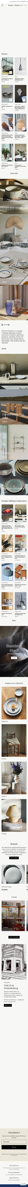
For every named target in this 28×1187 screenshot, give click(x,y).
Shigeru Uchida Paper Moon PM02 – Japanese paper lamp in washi (20, 136)
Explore (14, 657)
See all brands (14, 857)
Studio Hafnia (5, 76)
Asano (16, 133)
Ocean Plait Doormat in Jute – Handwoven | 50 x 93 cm (7, 557)
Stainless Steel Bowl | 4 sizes (7, 614)
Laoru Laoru (17, 104)
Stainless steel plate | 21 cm (7, 107)
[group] (14, 1)
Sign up (14, 1147)
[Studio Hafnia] (14, 5)
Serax (16, 163)
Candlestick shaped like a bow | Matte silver (20, 614)
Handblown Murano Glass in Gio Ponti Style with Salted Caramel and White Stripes (7, 137)
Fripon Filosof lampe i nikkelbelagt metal (19, 79)
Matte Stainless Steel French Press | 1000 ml (20, 526)
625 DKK (16, 528)
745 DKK (3, 560)
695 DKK (3, 81)
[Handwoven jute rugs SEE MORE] (14, 28)
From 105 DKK (4, 616)
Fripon (16, 76)
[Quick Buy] (23, 549)
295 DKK (16, 616)
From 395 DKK (17, 587)
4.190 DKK (17, 81)
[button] (21, 5)
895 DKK (3, 168)
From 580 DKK (17, 560)
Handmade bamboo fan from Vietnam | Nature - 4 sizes (20, 557)
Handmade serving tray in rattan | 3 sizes (20, 585)
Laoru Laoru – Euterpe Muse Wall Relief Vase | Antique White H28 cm (20, 107)
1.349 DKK (17, 139)
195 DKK (3, 109)
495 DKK (3, 140)
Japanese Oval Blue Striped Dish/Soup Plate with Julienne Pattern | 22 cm (7, 527)
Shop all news (14, 173)
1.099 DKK (17, 110)
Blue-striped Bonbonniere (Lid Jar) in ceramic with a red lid (7, 586)
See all (14, 620)
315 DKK (3, 531)
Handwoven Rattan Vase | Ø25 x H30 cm (7, 166)
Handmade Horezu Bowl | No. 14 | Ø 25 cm (7, 79)
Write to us (8, 1005)
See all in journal (14, 937)
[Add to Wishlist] (11, 59)
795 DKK (16, 169)
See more (4, 211)
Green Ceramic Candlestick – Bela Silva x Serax (20, 166)
